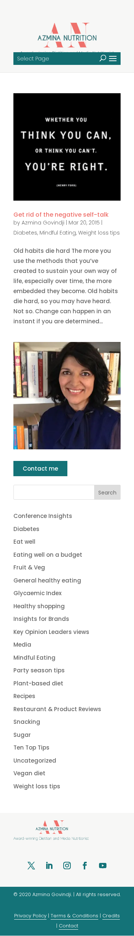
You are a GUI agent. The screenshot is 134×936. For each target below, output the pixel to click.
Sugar (22, 735)
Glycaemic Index (37, 593)
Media (22, 644)
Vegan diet (29, 773)
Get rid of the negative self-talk (61, 214)
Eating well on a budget (47, 555)
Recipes (24, 696)
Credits (111, 915)
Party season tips (39, 670)
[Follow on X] (31, 865)
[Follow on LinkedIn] (49, 865)
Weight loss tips (99, 232)
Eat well (24, 542)
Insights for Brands (41, 619)
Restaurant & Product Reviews (57, 709)
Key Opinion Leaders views (51, 632)
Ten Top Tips (31, 747)
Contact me (40, 468)
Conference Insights (42, 516)
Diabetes (25, 232)
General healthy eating (47, 580)
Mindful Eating (57, 232)
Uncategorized (34, 760)
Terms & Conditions (74, 915)
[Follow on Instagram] (67, 865)
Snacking (26, 722)
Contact (68, 925)
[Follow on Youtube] (102, 865)
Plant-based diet (38, 683)
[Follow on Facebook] (84, 865)
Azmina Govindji (43, 222)
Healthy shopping (39, 606)
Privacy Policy (30, 915)
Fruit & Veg (29, 567)
